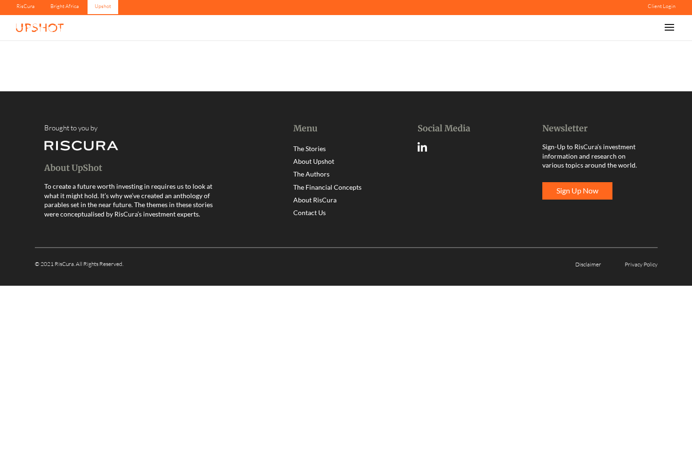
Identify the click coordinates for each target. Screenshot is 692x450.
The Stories (309, 149)
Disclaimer (588, 264)
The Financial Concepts (327, 187)
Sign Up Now (577, 190)
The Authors (311, 174)
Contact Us (309, 213)
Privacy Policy (641, 264)
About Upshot (313, 161)
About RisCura (315, 200)
